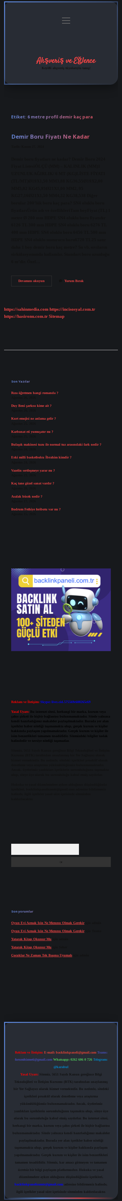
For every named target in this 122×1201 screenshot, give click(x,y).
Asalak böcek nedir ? (26, 496)
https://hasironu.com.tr (26, 316)
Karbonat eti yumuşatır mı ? (32, 432)
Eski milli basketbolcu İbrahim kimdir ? (41, 457)
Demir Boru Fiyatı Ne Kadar (50, 136)
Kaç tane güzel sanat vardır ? (32, 483)
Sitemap (56, 316)
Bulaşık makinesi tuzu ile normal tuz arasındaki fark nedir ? (56, 444)
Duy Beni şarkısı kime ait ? (31, 406)
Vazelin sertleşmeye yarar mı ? (33, 470)
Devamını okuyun (35, 282)
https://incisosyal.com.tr (72, 309)
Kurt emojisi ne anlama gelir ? (33, 418)
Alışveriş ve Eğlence (66, 60)
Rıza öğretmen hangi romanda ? (34, 393)
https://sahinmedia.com (26, 309)
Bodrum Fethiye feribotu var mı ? (36, 509)
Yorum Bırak (74, 281)
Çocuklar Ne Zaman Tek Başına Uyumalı (41, 955)
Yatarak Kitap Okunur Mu (31, 939)
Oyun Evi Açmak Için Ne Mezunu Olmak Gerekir (47, 923)
